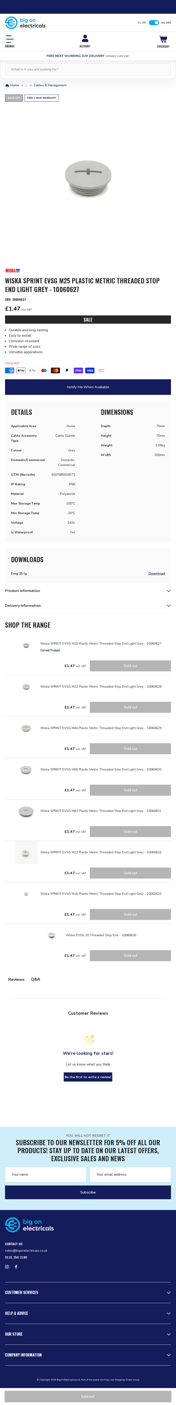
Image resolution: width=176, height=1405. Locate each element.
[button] (88, 177)
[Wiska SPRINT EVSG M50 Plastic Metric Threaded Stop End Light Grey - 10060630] (26, 769)
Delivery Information (23, 605)
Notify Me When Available (88, 387)
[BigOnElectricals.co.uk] (25, 22)
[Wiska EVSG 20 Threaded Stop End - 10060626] (51, 935)
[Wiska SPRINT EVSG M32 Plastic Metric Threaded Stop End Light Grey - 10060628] (26, 686)
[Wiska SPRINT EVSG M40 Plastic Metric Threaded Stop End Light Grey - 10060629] (26, 728)
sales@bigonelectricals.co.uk (26, 1250)
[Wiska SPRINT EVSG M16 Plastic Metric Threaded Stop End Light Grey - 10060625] (26, 893)
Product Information (22, 590)
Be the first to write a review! (88, 1077)
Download (156, 573)
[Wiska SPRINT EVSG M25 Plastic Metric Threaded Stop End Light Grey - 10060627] (26, 645)
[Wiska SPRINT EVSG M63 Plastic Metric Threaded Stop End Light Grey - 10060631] (26, 811)
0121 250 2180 (16, 1257)
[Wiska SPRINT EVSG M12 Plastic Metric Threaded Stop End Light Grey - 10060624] (26, 852)
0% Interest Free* (88, 56)
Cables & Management (50, 85)
